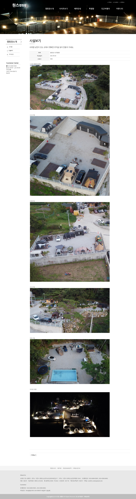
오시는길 (11, 54)
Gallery (122, 2)
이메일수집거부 (76, 468)
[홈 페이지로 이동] (19, 8)
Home (110, 2)
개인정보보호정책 (67, 468)
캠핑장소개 (49, 9)
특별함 (91, 9)
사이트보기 (63, 9)
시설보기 (11, 50)
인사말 (10, 47)
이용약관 (59, 468)
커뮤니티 (119, 9)
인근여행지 (105, 9)
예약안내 (77, 9)
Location (116, 2)
